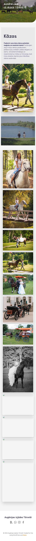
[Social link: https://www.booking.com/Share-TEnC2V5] (12, 522)
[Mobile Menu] (31, 5)
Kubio (25, 535)
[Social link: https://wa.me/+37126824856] (16, 522)
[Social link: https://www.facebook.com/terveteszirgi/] (24, 522)
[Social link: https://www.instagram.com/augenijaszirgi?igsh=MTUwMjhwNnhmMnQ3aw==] (20, 522)
